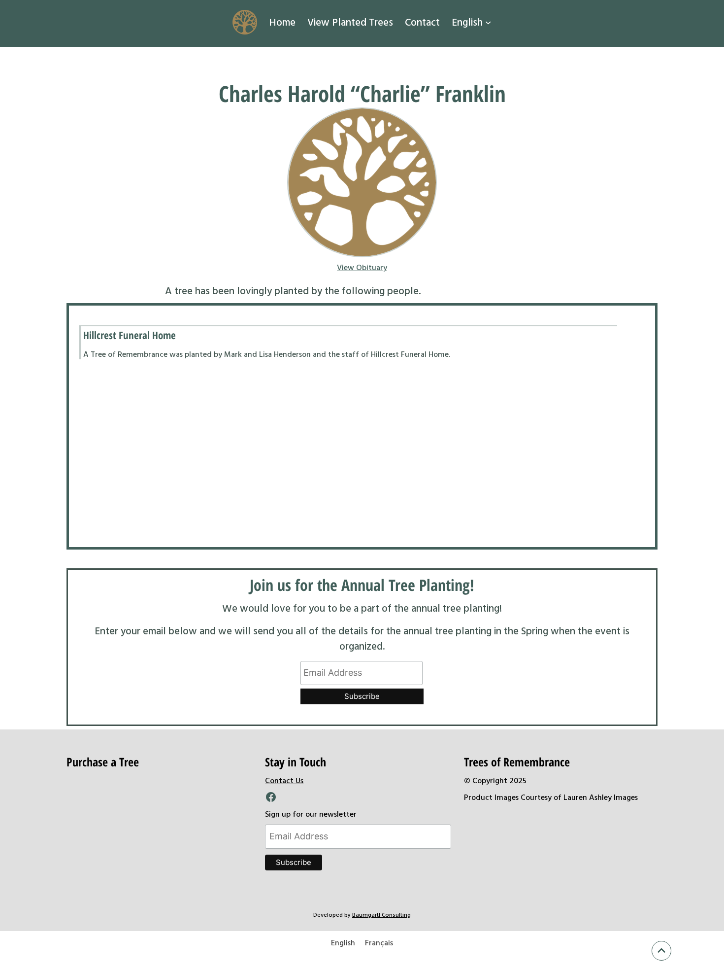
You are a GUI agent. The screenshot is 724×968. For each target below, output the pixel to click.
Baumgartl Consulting (381, 914)
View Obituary (362, 267)
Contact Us (284, 780)
